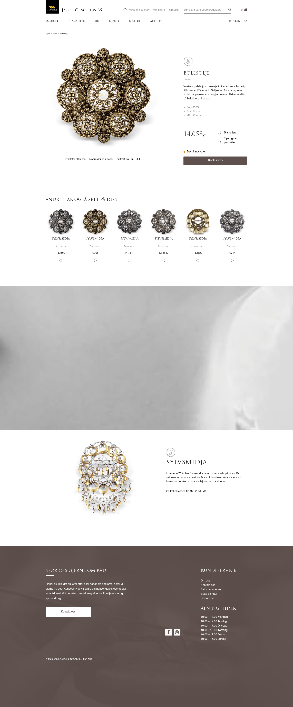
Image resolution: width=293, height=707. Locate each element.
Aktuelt (156, 21)
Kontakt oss (237, 21)
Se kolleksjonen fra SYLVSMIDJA (186, 491)
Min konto (159, 10)
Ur (97, 21)
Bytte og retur (209, 594)
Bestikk (134, 21)
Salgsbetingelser (211, 589)
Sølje (55, 34)
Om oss (174, 10)
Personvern (207, 598)
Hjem (48, 34)
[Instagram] (177, 632)
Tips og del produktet (230, 140)
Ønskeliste (230, 133)
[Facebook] (168, 632)
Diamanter (76, 21)
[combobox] (207, 10)
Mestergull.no (55, 659)
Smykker (52, 21)
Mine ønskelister (139, 10)
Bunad (114, 21)
